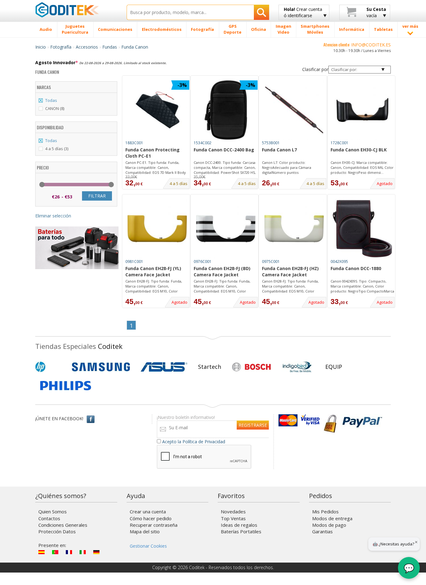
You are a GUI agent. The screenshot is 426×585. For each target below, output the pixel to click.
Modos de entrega (332, 518)
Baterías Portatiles (241, 531)
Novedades (233, 511)
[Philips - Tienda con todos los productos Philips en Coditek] (65, 385)
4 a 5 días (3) (56, 148)
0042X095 (339, 261)
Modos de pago (329, 525)
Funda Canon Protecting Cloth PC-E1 (152, 153)
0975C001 (271, 261)
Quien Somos (52, 511)
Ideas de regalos (239, 525)
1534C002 (202, 142)
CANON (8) (54, 108)
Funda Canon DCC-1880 (356, 268)
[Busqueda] (261, 12)
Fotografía (60, 47)
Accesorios (87, 47)
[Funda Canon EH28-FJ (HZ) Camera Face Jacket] (294, 228)
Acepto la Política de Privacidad (193, 442)
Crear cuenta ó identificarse (303, 12)
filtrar (97, 196)
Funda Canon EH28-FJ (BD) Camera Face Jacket (222, 271)
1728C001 (339, 142)
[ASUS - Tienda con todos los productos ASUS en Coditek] (164, 367)
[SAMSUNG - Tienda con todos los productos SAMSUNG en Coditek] (101, 367)
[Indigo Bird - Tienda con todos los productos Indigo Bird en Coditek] (297, 367)
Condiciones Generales (62, 525)
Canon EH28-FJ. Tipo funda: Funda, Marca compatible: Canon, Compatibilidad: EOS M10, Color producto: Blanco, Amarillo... (290, 286)
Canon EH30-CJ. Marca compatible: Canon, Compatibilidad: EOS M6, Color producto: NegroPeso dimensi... (362, 167)
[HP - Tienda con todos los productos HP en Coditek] (50, 367)
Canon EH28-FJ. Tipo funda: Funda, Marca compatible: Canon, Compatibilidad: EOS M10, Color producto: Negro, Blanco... (222, 286)
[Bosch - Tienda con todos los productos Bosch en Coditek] (251, 367)
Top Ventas (233, 518)
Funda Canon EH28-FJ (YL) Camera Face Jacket (153, 271)
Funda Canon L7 (279, 150)
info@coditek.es (371, 45)
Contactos (49, 518)
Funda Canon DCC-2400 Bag (224, 150)
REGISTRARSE (253, 425)
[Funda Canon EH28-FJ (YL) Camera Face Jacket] (157, 228)
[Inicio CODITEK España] (76, 9)
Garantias (322, 531)
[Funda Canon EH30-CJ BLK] (362, 110)
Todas (51, 100)
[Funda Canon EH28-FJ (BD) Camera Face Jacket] (225, 228)
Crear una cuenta (148, 511)
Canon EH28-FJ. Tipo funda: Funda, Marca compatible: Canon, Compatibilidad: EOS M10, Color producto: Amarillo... (153, 286)
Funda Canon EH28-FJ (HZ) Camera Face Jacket (290, 271)
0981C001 (134, 261)
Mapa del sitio (145, 531)
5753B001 (271, 142)
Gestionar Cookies (148, 546)
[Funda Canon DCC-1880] (362, 228)
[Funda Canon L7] (294, 110)
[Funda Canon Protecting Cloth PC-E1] (157, 110)
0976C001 (202, 261)
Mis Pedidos (325, 511)
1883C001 (134, 142)
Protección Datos (57, 531)
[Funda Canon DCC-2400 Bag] (225, 110)
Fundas (109, 47)
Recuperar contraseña (153, 525)
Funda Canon (134, 47)
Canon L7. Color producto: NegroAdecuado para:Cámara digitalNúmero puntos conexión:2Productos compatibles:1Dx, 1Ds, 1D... (286, 167)
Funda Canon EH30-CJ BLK (359, 150)
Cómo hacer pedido (151, 518)
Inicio (40, 47)
